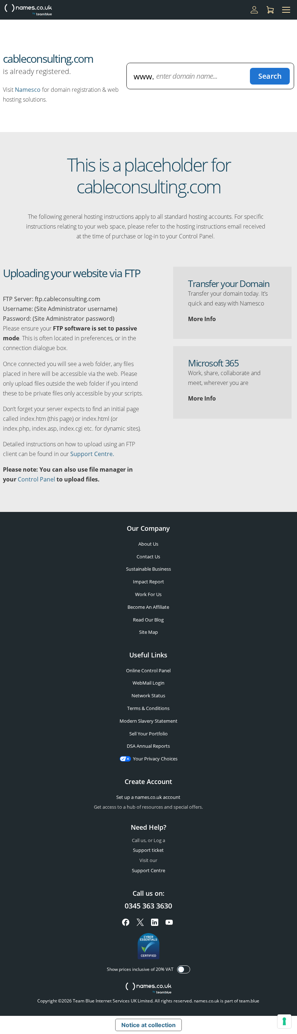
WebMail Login (148, 683)
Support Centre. (92, 454)
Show (183, 969)
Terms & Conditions (148, 708)
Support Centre (148, 870)
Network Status (148, 695)
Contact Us (148, 556)
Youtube (169, 922)
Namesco (28, 90)
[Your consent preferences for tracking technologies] (284, 1021)
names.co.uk (148, 988)
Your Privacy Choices (155, 758)
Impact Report (148, 581)
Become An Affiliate (148, 607)
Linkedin (154, 922)
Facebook (125, 922)
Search (269, 76)
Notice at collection (148, 1025)
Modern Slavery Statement (148, 721)
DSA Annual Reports (148, 746)
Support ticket (148, 850)
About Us (148, 544)
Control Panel (36, 479)
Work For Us (148, 594)
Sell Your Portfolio (148, 733)
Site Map (148, 632)
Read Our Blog (148, 619)
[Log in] (254, 10)
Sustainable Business (148, 569)
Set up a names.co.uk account (148, 797)
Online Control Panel (148, 670)
